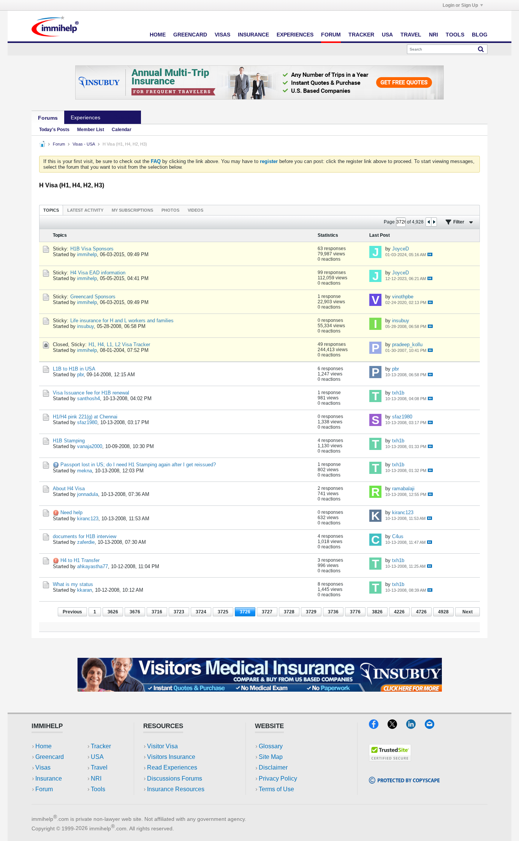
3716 (157, 612)
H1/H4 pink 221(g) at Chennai (85, 417)
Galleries (123, 117)
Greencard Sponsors (93, 296)
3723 (179, 612)
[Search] (481, 49)
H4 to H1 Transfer (80, 560)
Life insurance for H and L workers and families (122, 320)
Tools (455, 35)
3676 (135, 612)
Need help (71, 512)
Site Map (271, 757)
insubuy (85, 326)
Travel (410, 35)
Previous (72, 612)
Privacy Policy (278, 778)
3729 (311, 612)
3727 (267, 612)
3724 (201, 612)
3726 (245, 612)
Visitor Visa (162, 746)
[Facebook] (378, 726)
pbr (80, 374)
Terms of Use (276, 789)
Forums (48, 118)
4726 (421, 612)
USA (387, 35)
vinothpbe (402, 296)
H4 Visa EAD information (97, 273)
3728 (289, 612)
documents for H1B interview (84, 536)
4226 (399, 612)
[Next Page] (434, 222)
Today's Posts (54, 129)
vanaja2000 (89, 446)
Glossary (271, 746)
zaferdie (86, 542)
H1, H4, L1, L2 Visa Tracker (119, 344)
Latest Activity (85, 210)
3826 (377, 612)
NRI (433, 35)
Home (158, 35)
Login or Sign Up (460, 5)
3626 (113, 612)
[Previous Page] (428, 222)
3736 (333, 612)
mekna (84, 471)
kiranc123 (87, 518)
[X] (397, 726)
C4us (397, 536)
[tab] (51, 210)
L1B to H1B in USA (74, 369)
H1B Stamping (69, 440)
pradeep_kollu (407, 344)
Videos (195, 210)
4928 (443, 612)
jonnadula (87, 494)
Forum (331, 35)
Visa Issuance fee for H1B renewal (91, 393)
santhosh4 (88, 398)
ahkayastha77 (92, 566)
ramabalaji (403, 488)
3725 (223, 612)
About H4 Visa (69, 488)
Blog (479, 35)
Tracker (361, 35)
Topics (51, 210)
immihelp (87, 254)
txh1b (398, 393)
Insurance (253, 35)
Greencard (190, 35)
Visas (222, 35)
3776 (355, 612)
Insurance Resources (175, 789)
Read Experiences (172, 767)
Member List (90, 129)
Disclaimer (273, 767)
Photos (170, 210)
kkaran (84, 590)
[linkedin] (415, 726)
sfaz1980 (87, 422)
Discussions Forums (174, 778)
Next (467, 612)
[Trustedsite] (390, 759)
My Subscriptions (132, 210)
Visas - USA (84, 144)
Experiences (295, 35)
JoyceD (400, 249)
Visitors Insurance (171, 757)
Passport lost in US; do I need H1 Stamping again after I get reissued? (138, 464)
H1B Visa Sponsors (92, 249)
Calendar (121, 129)
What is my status (73, 584)
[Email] (433, 726)
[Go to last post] (429, 254)
